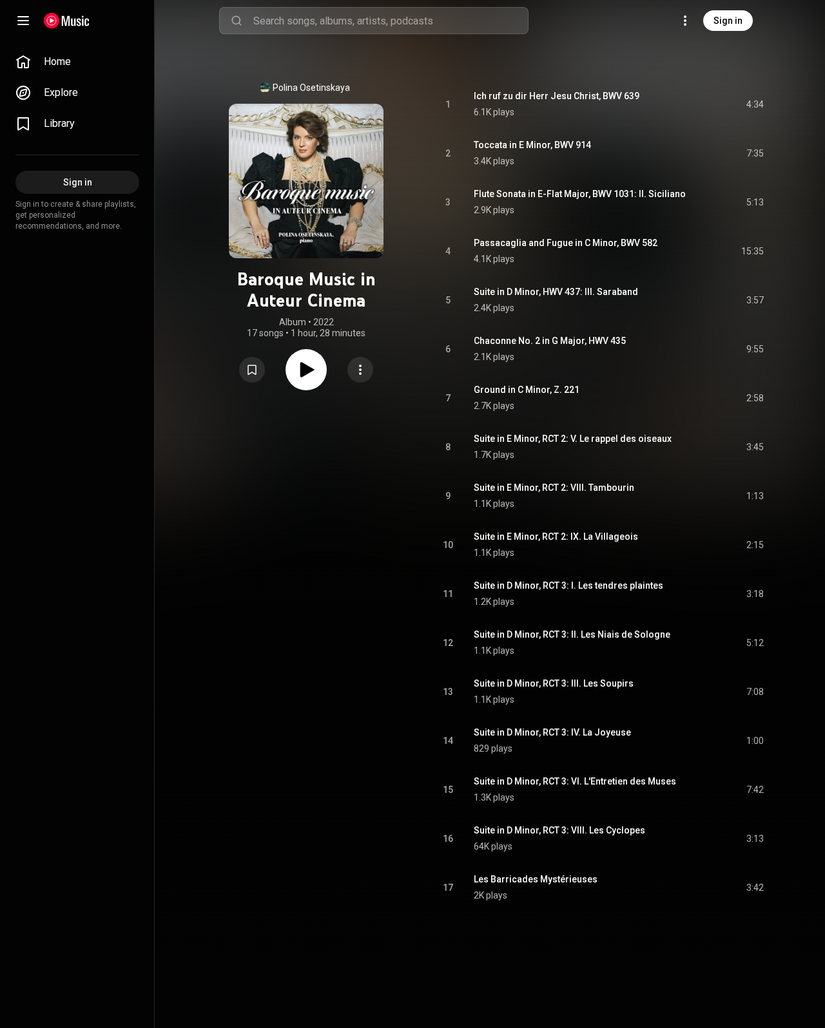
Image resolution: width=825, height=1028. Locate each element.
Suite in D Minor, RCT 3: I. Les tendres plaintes (568, 585)
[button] (252, 370)
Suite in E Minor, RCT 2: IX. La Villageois (556, 536)
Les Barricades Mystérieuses (535, 879)
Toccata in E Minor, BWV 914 (532, 145)
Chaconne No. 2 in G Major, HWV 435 (550, 341)
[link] (77, 61)
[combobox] (390, 20)
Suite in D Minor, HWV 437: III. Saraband (556, 292)
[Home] (67, 20)
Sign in (727, 20)
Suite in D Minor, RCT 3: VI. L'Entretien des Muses (575, 781)
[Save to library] (252, 369)
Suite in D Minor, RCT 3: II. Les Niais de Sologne (572, 634)
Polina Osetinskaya (311, 87)
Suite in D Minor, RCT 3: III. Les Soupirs (554, 683)
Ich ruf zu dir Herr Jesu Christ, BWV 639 (556, 96)
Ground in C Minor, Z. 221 (526, 390)
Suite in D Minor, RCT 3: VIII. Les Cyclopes (559, 830)
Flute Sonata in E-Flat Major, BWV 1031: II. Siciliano (580, 194)
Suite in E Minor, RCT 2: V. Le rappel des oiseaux (573, 438)
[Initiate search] (236, 20)
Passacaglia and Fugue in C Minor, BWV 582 (565, 243)
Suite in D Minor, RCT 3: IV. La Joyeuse (552, 732)
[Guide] (23, 20)
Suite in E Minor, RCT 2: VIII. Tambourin (554, 487)
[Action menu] (360, 370)
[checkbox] (754, 104)
